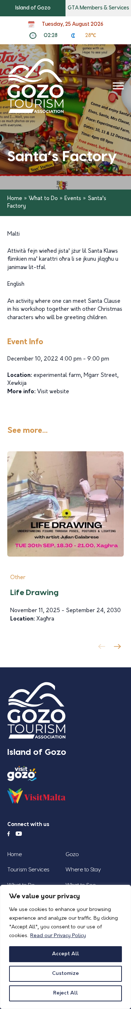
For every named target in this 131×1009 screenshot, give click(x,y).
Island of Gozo (33, 8)
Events (72, 199)
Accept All (65, 954)
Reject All (65, 993)
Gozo (72, 854)
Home (14, 199)
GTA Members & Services (98, 8)
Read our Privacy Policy (58, 936)
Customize (65, 973)
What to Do (43, 199)
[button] (119, 648)
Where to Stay (83, 869)
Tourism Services (28, 869)
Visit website (53, 392)
